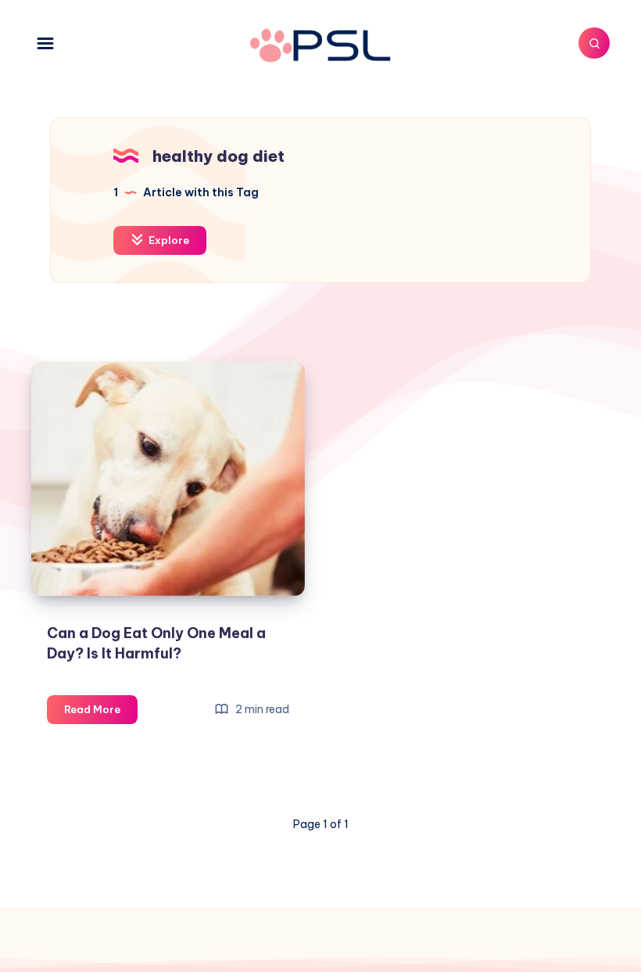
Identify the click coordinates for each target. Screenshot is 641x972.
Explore (167, 240)
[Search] (594, 43)
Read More (101, 713)
